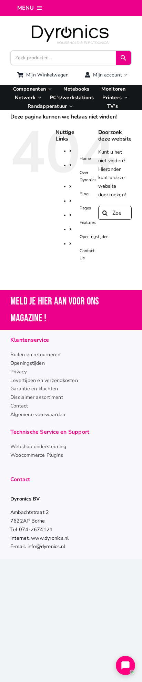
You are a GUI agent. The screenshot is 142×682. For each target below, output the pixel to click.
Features (88, 222)
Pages (85, 208)
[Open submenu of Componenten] (48, 89)
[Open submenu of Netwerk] (38, 97)
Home (85, 158)
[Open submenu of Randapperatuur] (69, 106)
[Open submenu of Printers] (124, 97)
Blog (84, 194)
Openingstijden (94, 236)
